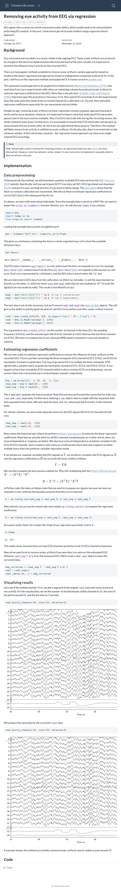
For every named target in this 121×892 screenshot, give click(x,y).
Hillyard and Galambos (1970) (90, 85)
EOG (31, 22)
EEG (24, 22)
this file (8, 187)
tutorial (95, 148)
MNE (17, 22)
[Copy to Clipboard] (116, 210)
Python (8, 22)
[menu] (6, 5)
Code (9, 867)
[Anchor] (27, 50)
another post (95, 79)
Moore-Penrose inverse (103, 470)
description (90, 187)
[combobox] (114, 5)
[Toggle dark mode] (39, 5)
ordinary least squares (70, 433)
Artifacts (41, 22)
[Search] (113, 5)
